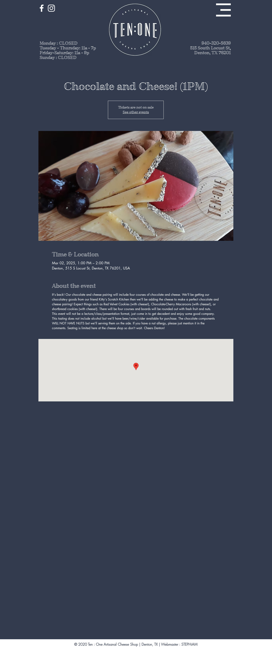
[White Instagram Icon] (51, 8)
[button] (223, 10)
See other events (136, 112)
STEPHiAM (189, 644)
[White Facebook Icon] (41, 8)
